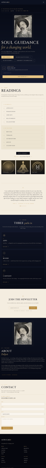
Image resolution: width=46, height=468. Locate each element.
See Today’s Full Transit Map (22, 10)
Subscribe (33, 307)
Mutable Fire (26, 448)
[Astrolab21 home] (5, 2)
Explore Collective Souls (23, 57)
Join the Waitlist (23, 76)
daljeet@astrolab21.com (8, 398)
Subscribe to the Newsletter (25, 60)
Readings (3, 452)
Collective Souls (4, 448)
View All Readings (23, 153)
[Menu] (43, 2)
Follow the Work (8, 60)
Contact (3, 460)
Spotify (25, 462)
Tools (2, 453)
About (2, 458)
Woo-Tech (3, 462)
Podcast (25, 450)
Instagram (26, 458)
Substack (25, 460)
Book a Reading (7, 57)
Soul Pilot (3, 450)
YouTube (25, 452)
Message (3, 416)
